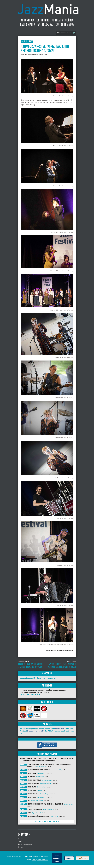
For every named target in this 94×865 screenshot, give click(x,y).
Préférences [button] (83, 858)
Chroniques (28, 20)
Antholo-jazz (45, 24)
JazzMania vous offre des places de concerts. (38, 678)
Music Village (41, 773)
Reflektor (39, 790)
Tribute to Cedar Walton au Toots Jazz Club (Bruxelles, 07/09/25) (30, 665)
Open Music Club (45, 783)
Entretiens (43, 20)
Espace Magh (54, 816)
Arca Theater (40, 777)
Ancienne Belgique (57, 770)
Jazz (31, 41)
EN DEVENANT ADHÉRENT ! (30, 695)
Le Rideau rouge (47, 780)
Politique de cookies (40, 860)
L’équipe (20, 841)
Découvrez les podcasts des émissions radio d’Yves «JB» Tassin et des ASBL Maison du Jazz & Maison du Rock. (47, 731)
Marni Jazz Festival (37, 800)
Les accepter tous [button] (57, 858)
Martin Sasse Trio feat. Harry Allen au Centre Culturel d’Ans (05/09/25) (62, 665)
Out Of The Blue (65, 24)
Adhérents (47, 685)
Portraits (57, 20)
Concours (47, 673)
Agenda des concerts (47, 753)
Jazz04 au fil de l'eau (40, 766)
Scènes (69, 20)
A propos (21, 838)
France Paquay (31, 54)
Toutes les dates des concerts (47, 821)
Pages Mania (27, 24)
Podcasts (47, 724)
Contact (20, 847)
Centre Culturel (42, 787)
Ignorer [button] (69, 858)
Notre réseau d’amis (25, 844)
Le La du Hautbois (48, 809)
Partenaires (47, 702)
